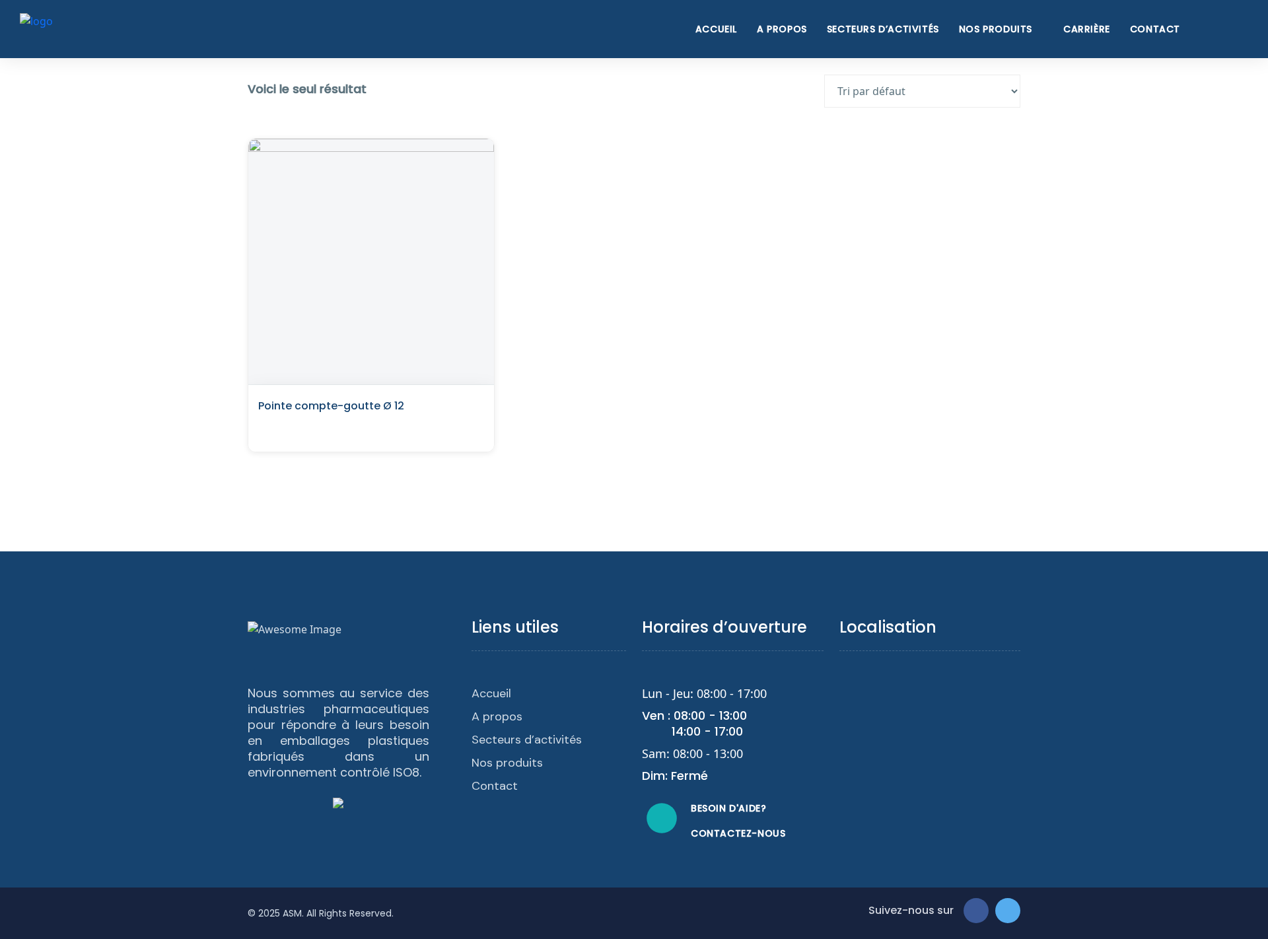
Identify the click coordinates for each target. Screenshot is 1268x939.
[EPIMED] (36, 27)
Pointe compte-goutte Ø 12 (331, 405)
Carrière (1086, 29)
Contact (1155, 29)
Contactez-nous (738, 833)
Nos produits (995, 29)
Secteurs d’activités (883, 29)
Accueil (716, 29)
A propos (782, 29)
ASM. (293, 913)
